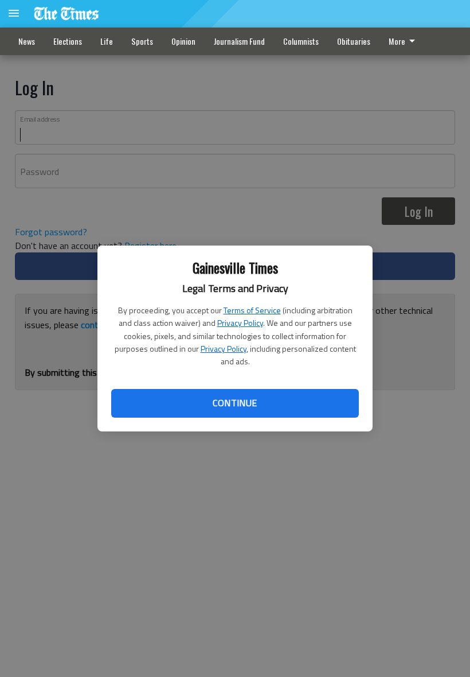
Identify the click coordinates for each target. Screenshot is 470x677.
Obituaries (353, 41)
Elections (67, 41)
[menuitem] (404, 41)
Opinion (183, 41)
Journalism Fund (239, 41)
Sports (142, 41)
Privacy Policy (240, 323)
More (397, 41)
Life (106, 41)
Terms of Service (252, 310)
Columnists (301, 41)
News (26, 41)
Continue (235, 403)
